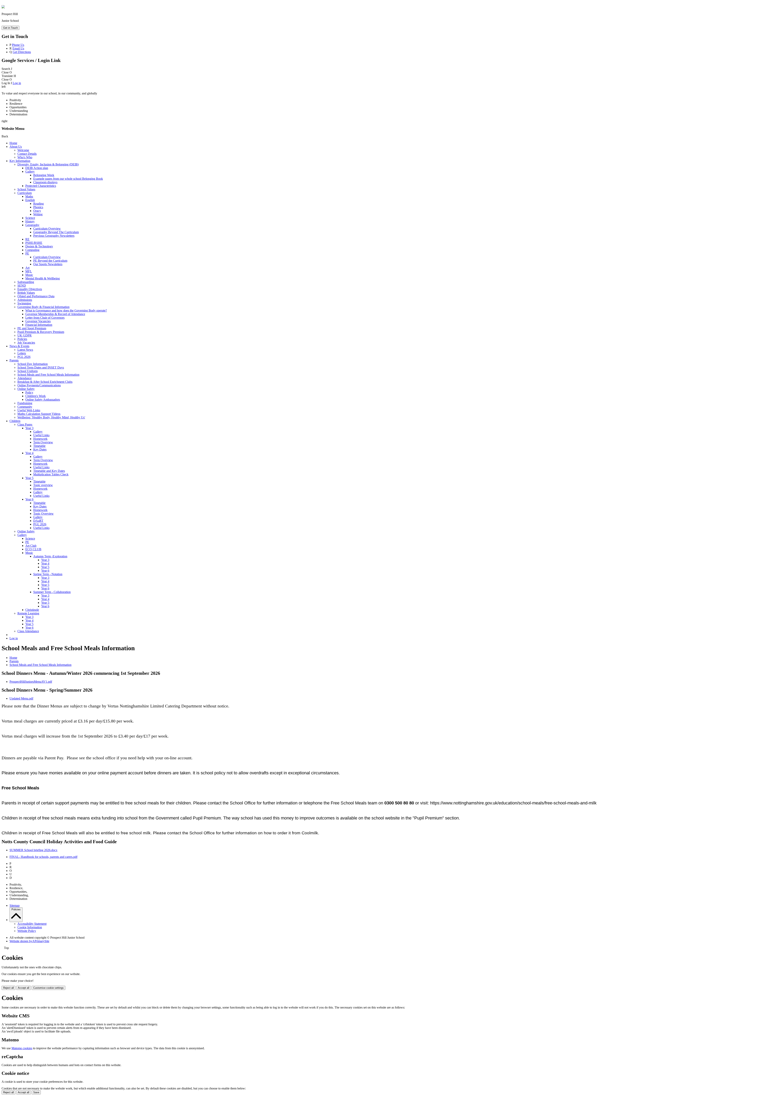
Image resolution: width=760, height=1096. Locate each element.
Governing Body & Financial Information (43, 307)
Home (13, 143)
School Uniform (27, 371)
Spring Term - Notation (47, 574)
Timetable (39, 446)
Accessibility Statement (32, 923)
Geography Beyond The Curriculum (56, 232)
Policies (22, 339)
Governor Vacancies (38, 321)
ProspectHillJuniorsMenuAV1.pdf (31, 681)
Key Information (20, 161)
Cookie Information (29, 927)
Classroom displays (45, 182)
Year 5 (29, 478)
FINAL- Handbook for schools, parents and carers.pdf (43, 856)
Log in (17, 83)
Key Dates (40, 449)
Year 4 (29, 453)
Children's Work (35, 396)
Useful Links (41, 435)
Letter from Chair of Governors (45, 317)
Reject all (8, 987)
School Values (26, 189)
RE (27, 239)
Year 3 (29, 428)
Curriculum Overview (47, 228)
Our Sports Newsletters (47, 264)
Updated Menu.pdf (21, 698)
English (30, 200)
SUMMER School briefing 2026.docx (33, 850)
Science (30, 218)
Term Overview (43, 442)
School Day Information (32, 364)
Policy (29, 392)
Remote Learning (28, 613)
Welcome (23, 150)
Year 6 (29, 499)
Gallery (30, 171)
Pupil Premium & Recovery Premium (40, 332)
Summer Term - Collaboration (52, 592)
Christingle (32, 609)
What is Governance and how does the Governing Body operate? (66, 310)
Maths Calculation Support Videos (38, 413)
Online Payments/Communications (39, 385)
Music (29, 275)
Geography (32, 225)
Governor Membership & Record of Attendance (55, 314)
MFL (28, 271)
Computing (32, 250)
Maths (29, 196)
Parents (14, 360)
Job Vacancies (26, 342)
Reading (38, 203)
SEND (21, 285)
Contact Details (27, 153)
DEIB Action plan (36, 168)
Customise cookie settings (48, 987)
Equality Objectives (29, 289)
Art (27, 267)
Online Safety (26, 389)
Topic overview (43, 485)
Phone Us (18, 45)
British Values (26, 292)
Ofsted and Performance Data (35, 296)
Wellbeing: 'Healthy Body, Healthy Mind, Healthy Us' (51, 417)
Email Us (18, 48)
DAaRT (38, 520)
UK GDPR (24, 335)
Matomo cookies (21, 1048)
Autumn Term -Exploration (50, 556)
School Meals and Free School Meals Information (48, 374)
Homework (40, 438)
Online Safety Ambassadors (42, 399)
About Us (16, 146)
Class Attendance (28, 631)
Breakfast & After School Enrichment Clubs (44, 381)
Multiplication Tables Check (50, 474)
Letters (21, 353)
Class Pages (24, 424)
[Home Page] (3, 7)
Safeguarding (25, 282)
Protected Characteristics (40, 185)
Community (24, 406)
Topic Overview (43, 513)
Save (36, 1092)
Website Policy (26, 931)
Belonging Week (43, 175)
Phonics (38, 207)
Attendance (24, 378)
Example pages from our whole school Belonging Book (68, 178)
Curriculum (24, 193)
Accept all (23, 987)
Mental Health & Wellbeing (42, 278)
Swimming (24, 303)
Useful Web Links (28, 410)
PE (27, 253)
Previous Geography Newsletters (53, 235)
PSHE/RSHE (33, 242)
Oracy (37, 210)
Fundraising (24, 403)
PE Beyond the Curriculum (50, 260)
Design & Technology (39, 246)
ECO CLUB (33, 549)
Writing (38, 214)
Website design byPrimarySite (29, 941)
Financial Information (38, 324)
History (30, 221)
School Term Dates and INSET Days (40, 367)
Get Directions (22, 52)
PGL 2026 (23, 356)
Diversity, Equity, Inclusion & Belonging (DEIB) (48, 164)
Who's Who (24, 157)
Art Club (30, 545)
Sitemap (15, 905)
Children (15, 421)
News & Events (19, 346)
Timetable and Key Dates (49, 470)
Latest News (25, 349)
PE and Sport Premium (31, 328)
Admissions (24, 299)
